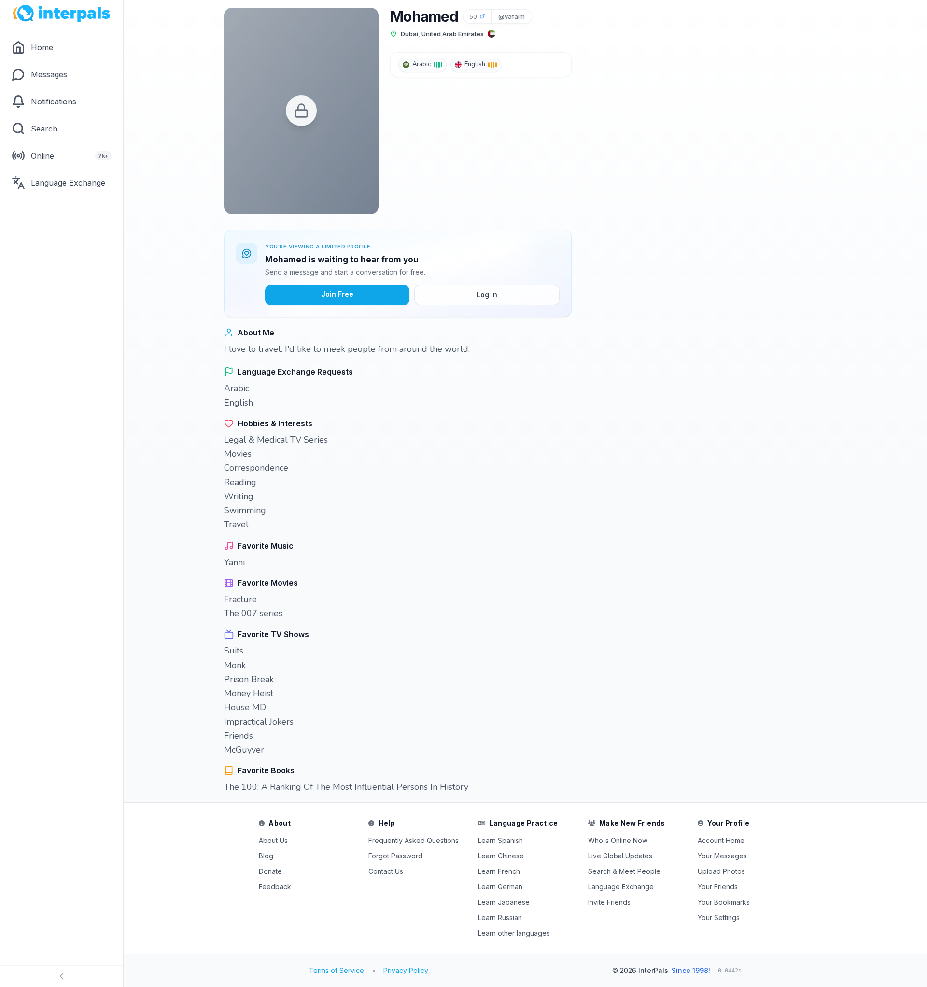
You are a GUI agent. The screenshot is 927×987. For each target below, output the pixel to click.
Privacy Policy (405, 970)
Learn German (500, 887)
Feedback (275, 887)
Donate (270, 871)
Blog (266, 856)
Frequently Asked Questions (413, 840)
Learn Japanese (504, 902)
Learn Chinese (501, 856)
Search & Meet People (624, 871)
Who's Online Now (617, 840)
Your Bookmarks (724, 902)
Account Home (721, 840)
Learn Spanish (500, 840)
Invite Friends (609, 902)
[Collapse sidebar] (61, 976)
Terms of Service (336, 970)
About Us (273, 840)
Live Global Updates (620, 856)
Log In (487, 294)
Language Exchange (621, 887)
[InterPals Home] (61, 13)
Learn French (499, 871)
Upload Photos (721, 871)
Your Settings (719, 918)
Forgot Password (395, 856)
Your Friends (718, 887)
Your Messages (722, 856)
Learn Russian (500, 918)
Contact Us (385, 871)
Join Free (337, 294)
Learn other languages (514, 933)
